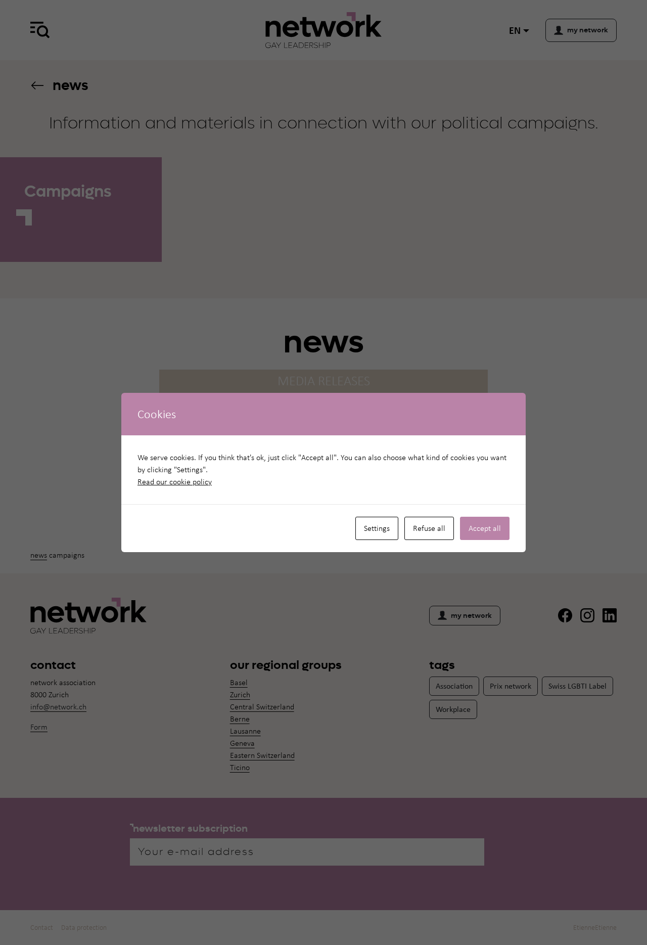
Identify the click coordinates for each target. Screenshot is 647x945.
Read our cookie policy (174, 481)
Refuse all (429, 528)
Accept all (485, 528)
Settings (377, 528)
